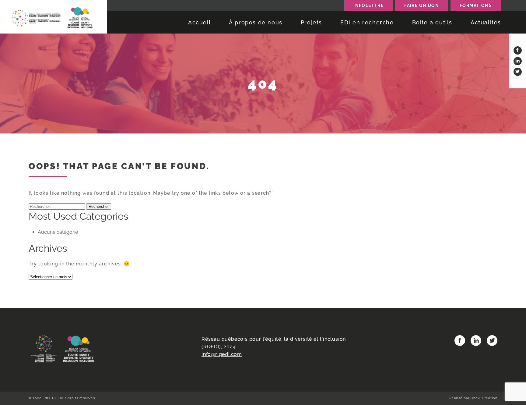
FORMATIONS (476, 5)
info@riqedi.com (222, 354)
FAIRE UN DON (421, 5)
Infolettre (368, 5)
